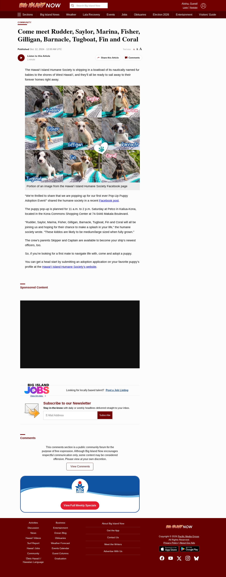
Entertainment (184, 14)
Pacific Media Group (188, 536)
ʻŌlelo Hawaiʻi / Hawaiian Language (33, 560)
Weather (71, 14)
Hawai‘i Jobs (33, 548)
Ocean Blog (60, 533)
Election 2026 (161, 14)
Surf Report (33, 543)
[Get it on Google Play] (189, 549)
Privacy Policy (170, 543)
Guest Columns (60, 553)
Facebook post (109, 200)
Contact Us (113, 537)
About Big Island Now (113, 523)
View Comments (80, 466)
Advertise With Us (113, 551)
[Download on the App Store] (169, 549)
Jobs (124, 14)
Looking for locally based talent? (97, 390)
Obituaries (140, 14)
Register (194, 7)
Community (24, 22)
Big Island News (49, 14)
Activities (33, 522)
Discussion (33, 527)
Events (111, 14)
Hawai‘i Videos (33, 538)
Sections (28, 14)
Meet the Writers (113, 544)
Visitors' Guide (207, 14)
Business (60, 522)
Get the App (113, 530)
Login (185, 7)
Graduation (60, 558)
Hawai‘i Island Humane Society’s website (69, 266)
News (33, 533)
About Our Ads (187, 543)
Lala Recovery (91, 14)
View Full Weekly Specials (80, 505)
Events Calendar (60, 548)
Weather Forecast (60, 543)
